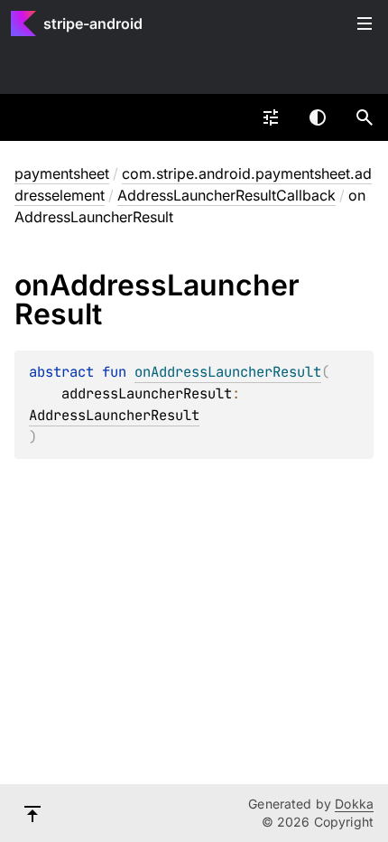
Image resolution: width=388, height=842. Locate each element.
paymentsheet (61, 173)
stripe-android (93, 23)
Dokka (354, 803)
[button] (364, 117)
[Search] (364, 117)
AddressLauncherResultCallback (226, 195)
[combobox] (270, 117)
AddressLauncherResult (114, 415)
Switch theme (317, 117)
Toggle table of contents (364, 23)
